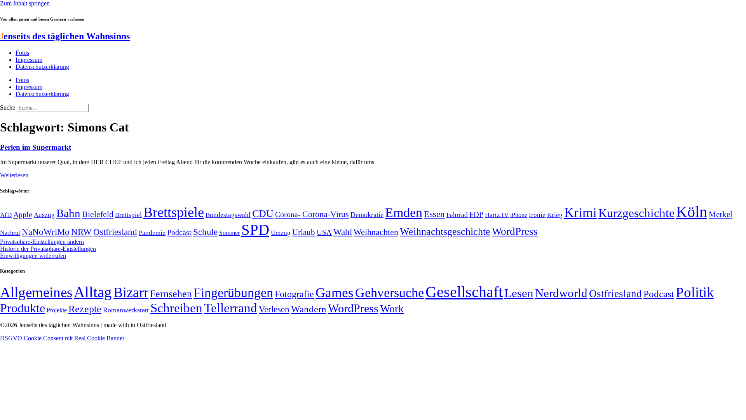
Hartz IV (497, 215)
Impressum (29, 59)
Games (334, 292)
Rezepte (84, 309)
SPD (255, 229)
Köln (691, 211)
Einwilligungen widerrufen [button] (33, 255)
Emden (403, 212)
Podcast (179, 232)
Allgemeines (36, 292)
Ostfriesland (115, 232)
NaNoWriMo (46, 232)
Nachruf (10, 232)
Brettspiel (128, 215)
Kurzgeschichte (636, 213)
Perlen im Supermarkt (35, 147)
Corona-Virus (325, 214)
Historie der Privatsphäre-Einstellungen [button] (48, 248)
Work (392, 309)
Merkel (720, 214)
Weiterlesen (14, 175)
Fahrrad (457, 215)
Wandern (308, 309)
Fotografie (294, 294)
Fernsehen (171, 293)
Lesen (518, 293)
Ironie (537, 215)
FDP (476, 214)
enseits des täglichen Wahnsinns (65, 36)
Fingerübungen (233, 292)
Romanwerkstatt (126, 310)
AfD (6, 215)
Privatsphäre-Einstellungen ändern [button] (42, 241)
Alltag (93, 292)
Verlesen (274, 309)
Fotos (22, 52)
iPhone (518, 215)
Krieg (555, 215)
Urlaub (303, 232)
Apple (22, 214)
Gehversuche (389, 292)
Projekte (57, 310)
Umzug (281, 232)
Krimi (580, 212)
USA (324, 232)
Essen (434, 214)
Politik (695, 292)
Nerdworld (561, 293)
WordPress (515, 231)
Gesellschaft (464, 292)
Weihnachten (376, 232)
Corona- (288, 214)
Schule (205, 232)
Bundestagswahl (228, 215)
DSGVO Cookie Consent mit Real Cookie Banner (62, 338)
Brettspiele (173, 212)
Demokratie (366, 215)
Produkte (22, 308)
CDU (263, 213)
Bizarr (130, 292)
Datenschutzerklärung (42, 66)
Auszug (44, 215)
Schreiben (176, 308)
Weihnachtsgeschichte (445, 231)
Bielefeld (97, 214)
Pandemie (152, 232)
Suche (7, 107)
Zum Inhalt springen (25, 3)
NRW (81, 232)
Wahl (342, 232)
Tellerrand (230, 308)
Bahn (68, 213)
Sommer (229, 232)
